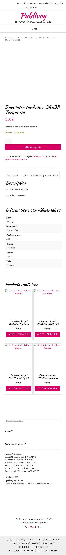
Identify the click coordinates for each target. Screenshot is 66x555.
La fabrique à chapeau (26, 540)
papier (7, 159)
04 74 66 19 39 (12, 477)
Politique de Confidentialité (22, 551)
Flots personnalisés (47, 551)
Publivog (33, 15)
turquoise (23, 159)
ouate (54, 156)
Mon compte (49, 543)
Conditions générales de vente (33, 547)
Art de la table (20, 38)
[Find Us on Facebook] (12, 3)
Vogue (32, 527)
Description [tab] (13, 175)
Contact (36, 543)
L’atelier (10, 540)
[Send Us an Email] (4, 3)
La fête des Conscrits (49, 540)
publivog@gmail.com (14, 480)
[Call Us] (8, 3)
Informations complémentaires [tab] (41, 175)
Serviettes (34, 38)
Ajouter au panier (33, 147)
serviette (14, 159)
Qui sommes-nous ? (21, 543)
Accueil (8, 38)
